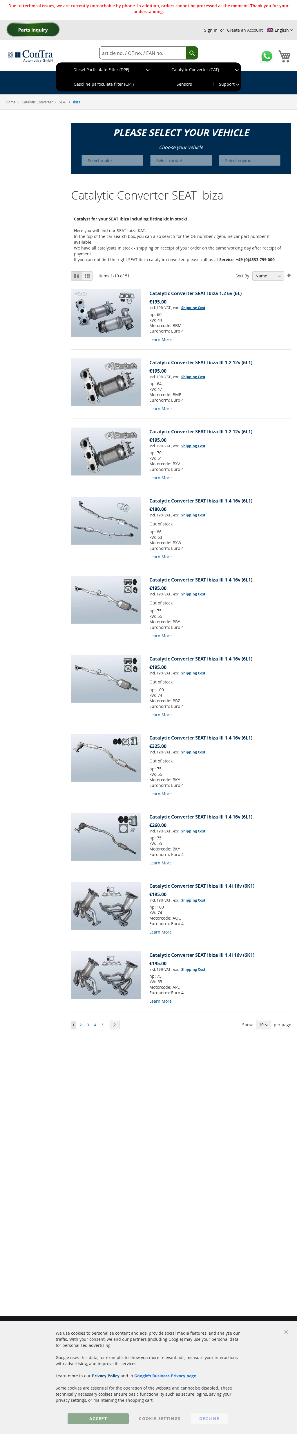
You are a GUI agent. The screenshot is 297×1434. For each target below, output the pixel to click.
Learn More (160, 339)
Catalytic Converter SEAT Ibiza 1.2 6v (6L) (195, 293)
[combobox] (148, 53)
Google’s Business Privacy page (165, 1376)
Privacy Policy (106, 1376)
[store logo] (30, 56)
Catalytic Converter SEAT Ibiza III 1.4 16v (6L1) (200, 501)
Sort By (242, 276)
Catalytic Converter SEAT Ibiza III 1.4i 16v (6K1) (201, 886)
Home (11, 102)
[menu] (148, 76)
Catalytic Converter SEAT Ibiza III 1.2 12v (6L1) (200, 362)
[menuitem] (103, 69)
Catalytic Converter (38, 102)
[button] (280, 30)
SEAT (63, 102)
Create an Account (245, 30)
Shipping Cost (193, 307)
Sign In (211, 30)
